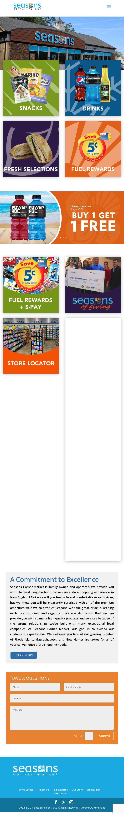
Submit (104, 736)
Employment (94, 789)
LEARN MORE (24, 655)
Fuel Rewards (60, 789)
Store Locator (26, 789)
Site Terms (60, 793)
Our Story (77, 789)
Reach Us (44, 789)
